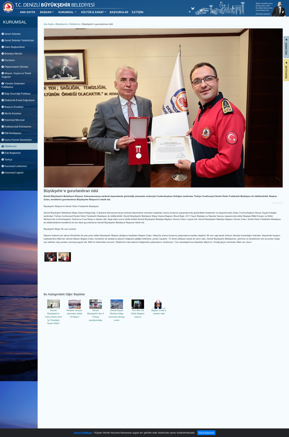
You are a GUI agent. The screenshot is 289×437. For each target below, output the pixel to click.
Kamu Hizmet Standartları (18, 140)
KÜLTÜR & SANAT (92, 12)
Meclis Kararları (12, 113)
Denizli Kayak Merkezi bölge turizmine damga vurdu (117, 315)
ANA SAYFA (27, 12)
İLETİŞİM (137, 12)
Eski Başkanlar (12, 153)
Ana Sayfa (48, 24)
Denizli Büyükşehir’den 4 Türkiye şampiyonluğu (95, 315)
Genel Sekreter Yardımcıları (19, 40)
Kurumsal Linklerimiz (15, 166)
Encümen (9, 60)
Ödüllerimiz (10, 146)
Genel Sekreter (12, 34)
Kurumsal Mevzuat (14, 120)
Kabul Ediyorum (206, 432)
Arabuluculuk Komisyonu (17, 126)
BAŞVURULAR (119, 12)
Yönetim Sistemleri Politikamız (13, 85)
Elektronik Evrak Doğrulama (19, 100)
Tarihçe (8, 159)
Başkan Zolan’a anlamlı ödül (158, 312)
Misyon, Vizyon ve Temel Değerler (16, 75)
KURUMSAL (66, 12)
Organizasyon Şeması (16, 66)
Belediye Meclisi (13, 53)
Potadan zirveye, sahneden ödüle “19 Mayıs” (74, 313)
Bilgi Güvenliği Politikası (17, 93)
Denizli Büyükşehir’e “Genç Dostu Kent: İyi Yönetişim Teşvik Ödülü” (53, 316)
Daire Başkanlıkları (14, 47)
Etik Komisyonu (12, 133)
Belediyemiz (62, 24)
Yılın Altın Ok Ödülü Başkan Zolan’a (137, 313)
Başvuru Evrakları (13, 107)
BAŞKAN (45, 12)
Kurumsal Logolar (13, 172)
